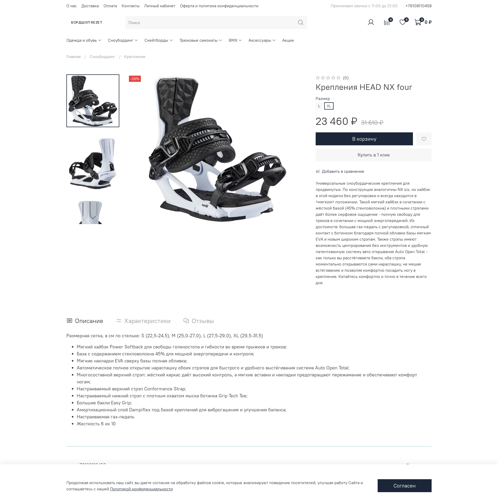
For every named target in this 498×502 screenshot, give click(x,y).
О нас (71, 5)
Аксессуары (259, 40)
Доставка (90, 5)
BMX (233, 40)
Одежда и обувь (81, 40)
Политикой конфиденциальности (141, 488)
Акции (288, 40)
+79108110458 (418, 5)
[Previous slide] (138, 149)
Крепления (134, 56)
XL (329, 106)
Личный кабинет (159, 5)
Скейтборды (156, 40)
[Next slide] (93, 217)
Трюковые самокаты (198, 40)
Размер (323, 98)
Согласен (404, 485)
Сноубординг (120, 40)
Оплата (110, 5)
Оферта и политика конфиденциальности (219, 5)
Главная (73, 56)
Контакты (131, 5)
